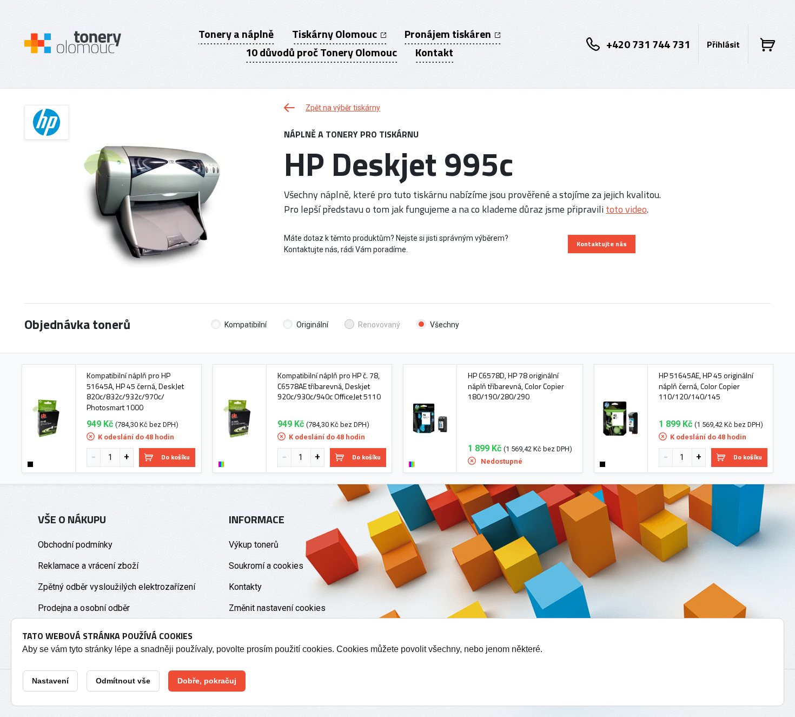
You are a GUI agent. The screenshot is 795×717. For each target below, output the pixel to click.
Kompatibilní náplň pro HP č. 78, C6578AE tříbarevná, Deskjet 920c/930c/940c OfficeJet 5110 (329, 386)
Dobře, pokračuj (206, 680)
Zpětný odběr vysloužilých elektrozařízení (116, 587)
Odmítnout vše (123, 680)
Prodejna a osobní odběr (84, 608)
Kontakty (245, 587)
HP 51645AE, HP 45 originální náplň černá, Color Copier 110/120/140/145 (706, 386)
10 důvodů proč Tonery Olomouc (321, 52)
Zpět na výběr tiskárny (343, 107)
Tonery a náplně (236, 34)
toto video (626, 209)
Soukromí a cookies (266, 566)
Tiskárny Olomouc (335, 34)
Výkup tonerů (254, 545)
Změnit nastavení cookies (277, 608)
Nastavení (50, 680)
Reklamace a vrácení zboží (88, 566)
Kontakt (434, 52)
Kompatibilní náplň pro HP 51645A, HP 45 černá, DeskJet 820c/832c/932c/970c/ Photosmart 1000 (135, 391)
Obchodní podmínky (75, 545)
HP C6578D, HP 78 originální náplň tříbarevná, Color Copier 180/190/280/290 (516, 386)
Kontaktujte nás (601, 244)
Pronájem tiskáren (449, 34)
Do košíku (175, 457)
